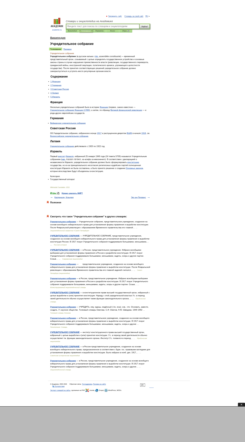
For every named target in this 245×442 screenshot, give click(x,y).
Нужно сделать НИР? (72, 193)
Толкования (86, 31)
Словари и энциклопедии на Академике (89, 21)
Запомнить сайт (115, 16)
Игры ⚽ (125, 31)
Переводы (99, 31)
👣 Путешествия (58, 386)
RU (146, 16)
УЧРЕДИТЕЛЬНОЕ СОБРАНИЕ (65, 236)
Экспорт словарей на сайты (60, 390)
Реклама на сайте (99, 384)
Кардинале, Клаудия (64, 197)
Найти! (144, 26)
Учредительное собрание (63, 221)
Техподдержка (87, 384)
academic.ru (57, 30)
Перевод (67, 49)
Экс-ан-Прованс (138, 197)
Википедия (72, 31)
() (69, 110)
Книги (112, 31)
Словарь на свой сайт (133, 16)
